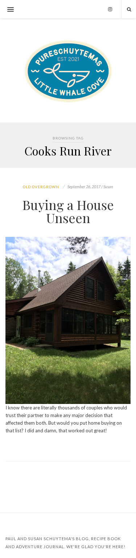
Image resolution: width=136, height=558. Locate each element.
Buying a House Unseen (68, 211)
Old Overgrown (41, 187)
